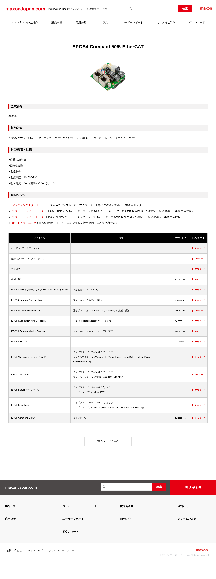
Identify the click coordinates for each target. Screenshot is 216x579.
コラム (104, 22)
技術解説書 (126, 506)
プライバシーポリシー (61, 550)
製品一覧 (56, 22)
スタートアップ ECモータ (28, 217)
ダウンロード (197, 22)
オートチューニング (24, 222)
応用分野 (81, 22)
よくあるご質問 (166, 22)
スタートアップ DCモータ (28, 211)
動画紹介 (125, 519)
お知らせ (182, 506)
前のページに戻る (108, 441)
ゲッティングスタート (25, 205)
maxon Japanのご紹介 (24, 22)
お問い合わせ (192, 487)
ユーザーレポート (132, 22)
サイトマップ (35, 550)
